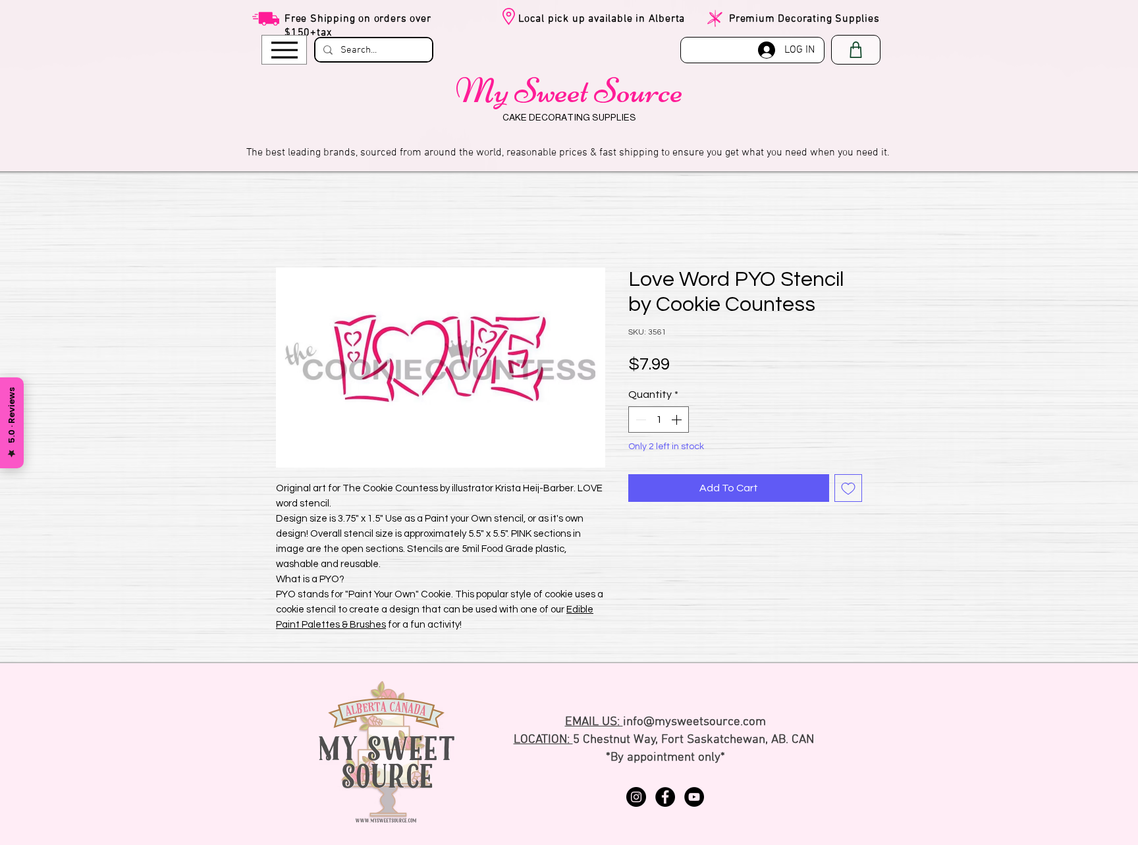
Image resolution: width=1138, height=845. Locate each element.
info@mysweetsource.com (694, 724)
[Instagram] (636, 799)
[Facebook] (665, 799)
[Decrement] (639, 421)
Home (290, 222)
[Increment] (677, 421)
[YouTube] (694, 799)
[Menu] (284, 50)
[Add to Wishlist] (848, 490)
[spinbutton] (658, 421)
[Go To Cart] (856, 50)
